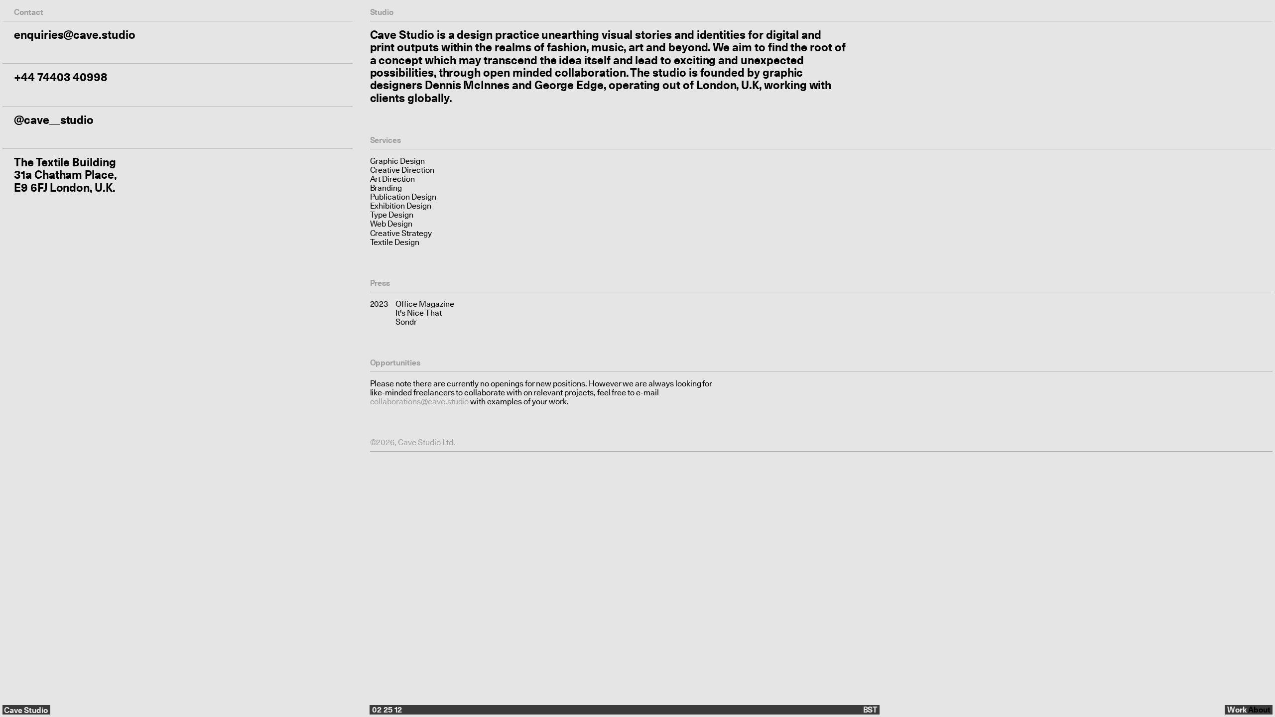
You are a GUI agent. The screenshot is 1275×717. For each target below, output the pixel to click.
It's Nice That (418, 313)
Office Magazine (424, 304)
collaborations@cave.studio (419, 401)
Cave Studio (26, 710)
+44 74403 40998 (61, 77)
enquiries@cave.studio (74, 34)
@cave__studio (54, 119)
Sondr (406, 322)
